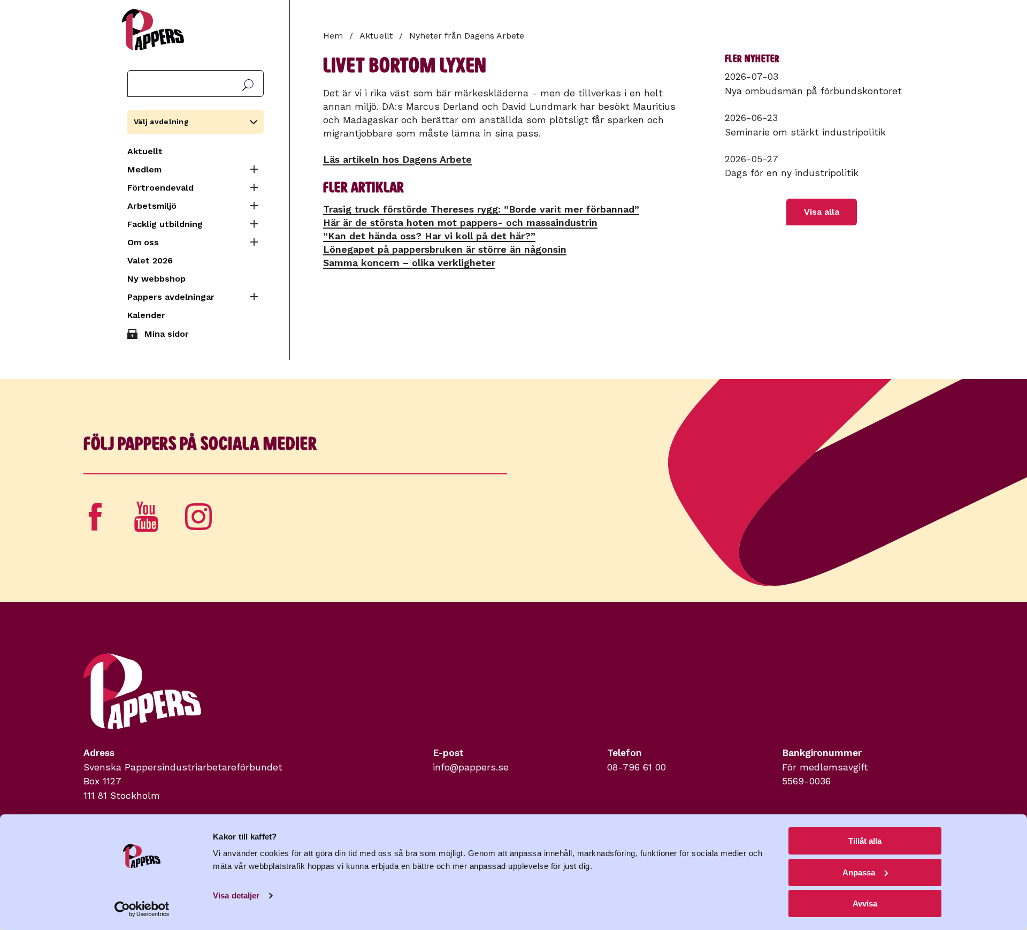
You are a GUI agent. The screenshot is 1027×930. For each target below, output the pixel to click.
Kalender (146, 315)
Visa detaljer (236, 895)
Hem (333, 36)
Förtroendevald (160, 188)
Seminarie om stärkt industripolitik (805, 132)
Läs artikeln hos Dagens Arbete (397, 159)
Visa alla (821, 212)
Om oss (143, 242)
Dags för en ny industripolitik (792, 173)
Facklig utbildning (165, 224)
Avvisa (865, 903)
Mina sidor (166, 334)
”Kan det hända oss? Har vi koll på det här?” (429, 235)
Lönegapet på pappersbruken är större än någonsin (444, 249)
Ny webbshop (156, 279)
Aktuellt (145, 151)
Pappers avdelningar (170, 297)
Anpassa (858, 872)
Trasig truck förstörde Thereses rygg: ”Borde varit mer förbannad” (481, 209)
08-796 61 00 (636, 767)
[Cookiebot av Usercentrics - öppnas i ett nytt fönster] (142, 909)
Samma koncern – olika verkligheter (409, 262)
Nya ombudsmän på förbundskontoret (813, 91)
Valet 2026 (150, 260)
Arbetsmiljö (152, 206)
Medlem (144, 169)
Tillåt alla (865, 840)
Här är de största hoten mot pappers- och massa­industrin (460, 222)
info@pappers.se (471, 767)
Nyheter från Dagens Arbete (466, 36)
